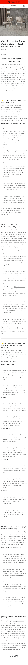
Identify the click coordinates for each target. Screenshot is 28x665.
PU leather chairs (19, 287)
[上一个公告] (2, 2)
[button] (3, 6)
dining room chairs (18, 621)
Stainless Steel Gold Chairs (17, 627)
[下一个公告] (25, 2)
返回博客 (15, 656)
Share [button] (4, 54)
